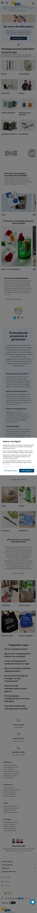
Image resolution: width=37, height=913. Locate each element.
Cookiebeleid (6, 464)
